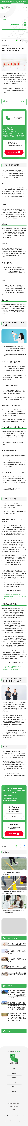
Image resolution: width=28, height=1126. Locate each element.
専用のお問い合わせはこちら (17, 3)
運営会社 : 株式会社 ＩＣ (13, 1103)
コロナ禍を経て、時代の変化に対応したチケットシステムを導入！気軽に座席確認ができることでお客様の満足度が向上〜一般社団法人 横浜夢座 (14, 667)
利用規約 (13, 1109)
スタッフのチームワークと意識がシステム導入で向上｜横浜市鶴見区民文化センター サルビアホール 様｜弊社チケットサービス (13, 596)
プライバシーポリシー (13, 1112)
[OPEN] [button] (23, 101)
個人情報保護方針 (13, 1106)
